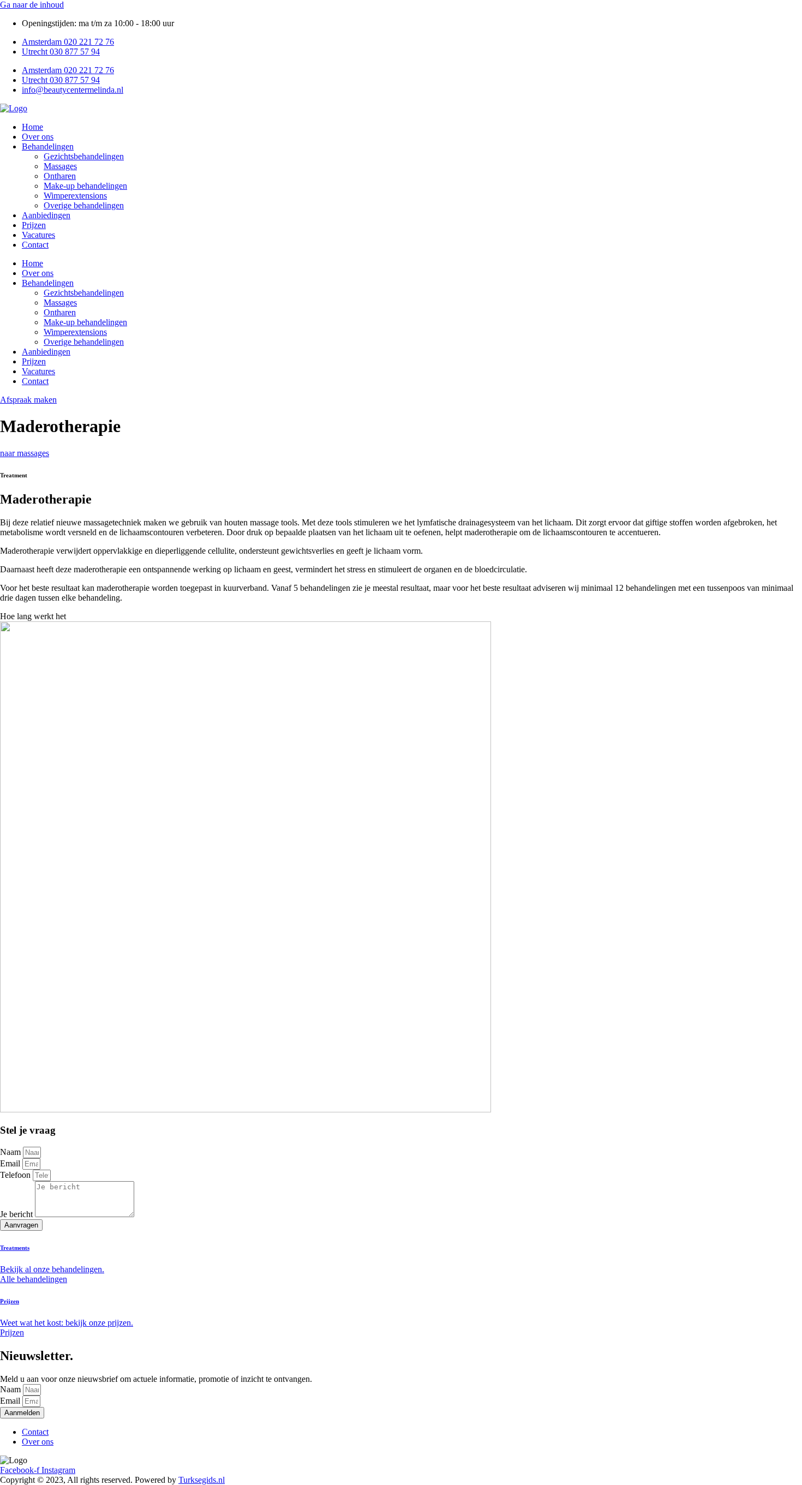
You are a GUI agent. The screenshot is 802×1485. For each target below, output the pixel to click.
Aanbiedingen (46, 215)
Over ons (37, 136)
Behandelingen (48, 146)
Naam (11, 1152)
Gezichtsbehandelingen (84, 156)
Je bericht (17, 1214)
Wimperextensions (75, 195)
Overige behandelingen (84, 205)
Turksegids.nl (201, 1479)
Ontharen (60, 176)
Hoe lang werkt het (33, 616)
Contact (35, 244)
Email (11, 1163)
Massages (60, 166)
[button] (401, 616)
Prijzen (34, 225)
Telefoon (16, 1174)
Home (32, 126)
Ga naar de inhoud (32, 4)
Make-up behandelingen (85, 185)
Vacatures (38, 234)
